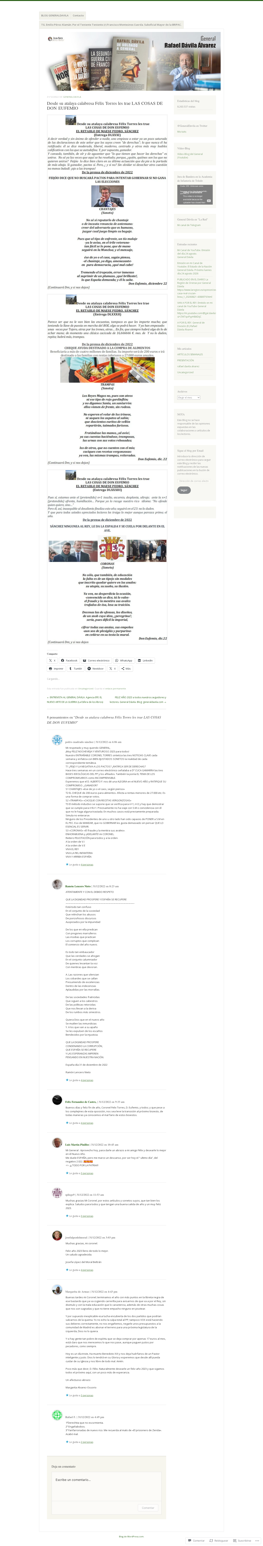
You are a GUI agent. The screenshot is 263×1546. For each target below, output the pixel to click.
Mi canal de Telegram (189, 225)
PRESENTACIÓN (185, 360)
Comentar (148, 1507)
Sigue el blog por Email (190, 450)
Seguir (184, 490)
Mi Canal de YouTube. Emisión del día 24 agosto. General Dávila (193, 254)
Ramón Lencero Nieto (78, 886)
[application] (195, 195)
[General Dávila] (131, 61)
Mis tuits (181, 131)
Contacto (78, 15)
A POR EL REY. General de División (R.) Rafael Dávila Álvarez (191, 326)
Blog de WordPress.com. (131, 1536)
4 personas (87, 864)
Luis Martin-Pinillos (77, 1145)
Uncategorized (85, 688)
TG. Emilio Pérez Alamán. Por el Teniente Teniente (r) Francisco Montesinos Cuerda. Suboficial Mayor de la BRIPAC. (111, 24)
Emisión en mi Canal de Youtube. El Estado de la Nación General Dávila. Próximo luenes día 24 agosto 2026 (194, 268)
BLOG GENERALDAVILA (55, 15)
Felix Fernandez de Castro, (80, 1102)
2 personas (87, 1442)
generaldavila (72, 96)
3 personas (87, 1173)
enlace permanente (115, 688)
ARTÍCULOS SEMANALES (190, 354)
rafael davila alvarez (188, 366)
